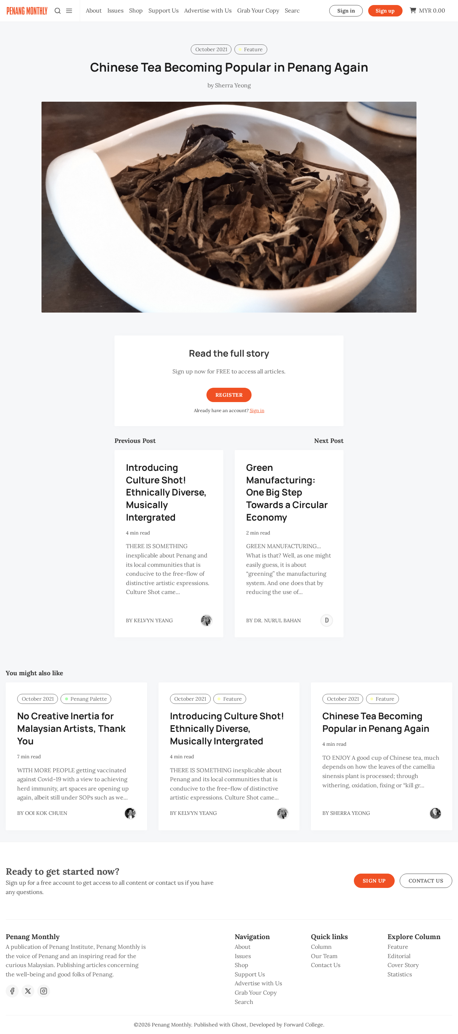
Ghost (239, 1024)
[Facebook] (12, 991)
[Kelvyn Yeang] (206, 620)
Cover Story (403, 964)
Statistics (400, 974)
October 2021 (211, 49)
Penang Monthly (171, 1024)
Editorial (399, 956)
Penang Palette (88, 699)
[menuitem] (94, 10)
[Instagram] (43, 991)
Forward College (303, 1024)
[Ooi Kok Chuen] (130, 813)
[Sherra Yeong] (435, 813)
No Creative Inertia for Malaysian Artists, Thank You (71, 728)
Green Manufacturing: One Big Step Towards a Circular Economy (287, 492)
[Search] (57, 10)
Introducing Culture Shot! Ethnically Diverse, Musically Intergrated (166, 492)
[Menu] (69, 10)
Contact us (426, 881)
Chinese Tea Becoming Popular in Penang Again (375, 722)
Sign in (346, 11)
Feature (253, 49)
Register (229, 395)
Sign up (385, 11)
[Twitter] (27, 991)
